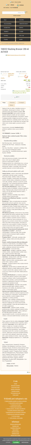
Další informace (25, 442)
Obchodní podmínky (15, 385)
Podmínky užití (15, 426)
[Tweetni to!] (21, 76)
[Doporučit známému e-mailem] (26, 76)
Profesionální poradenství (16, 406)
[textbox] (13, 12)
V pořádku (16, 442)
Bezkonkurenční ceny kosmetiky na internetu (16, 412)
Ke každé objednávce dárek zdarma (16, 410)
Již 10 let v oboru (16, 416)
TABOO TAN (21, 43)
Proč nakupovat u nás (15, 393)
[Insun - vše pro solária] (15, 2)
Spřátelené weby (15, 433)
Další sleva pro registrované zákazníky (16, 414)
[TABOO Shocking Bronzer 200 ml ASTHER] (15, 55)
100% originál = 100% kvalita (16, 418)
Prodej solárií (15, 395)
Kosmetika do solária (13, 43)
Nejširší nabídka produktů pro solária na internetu (16, 401)
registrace (21, 5)
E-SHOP (6, 43)
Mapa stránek (15, 429)
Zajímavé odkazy (15, 431)
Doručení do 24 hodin (16, 404)
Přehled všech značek (15, 435)
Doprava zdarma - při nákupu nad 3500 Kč (16, 408)
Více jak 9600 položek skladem (16, 403)
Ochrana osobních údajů (15, 424)
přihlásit (12, 4)
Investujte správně (15, 391)
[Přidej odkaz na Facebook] (23, 73)
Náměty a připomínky (15, 389)
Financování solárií (15, 387)
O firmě (15, 383)
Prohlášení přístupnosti (15, 428)
